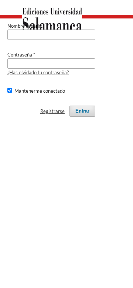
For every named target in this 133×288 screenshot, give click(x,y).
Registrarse (52, 111)
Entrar (82, 111)
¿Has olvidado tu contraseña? (38, 72)
